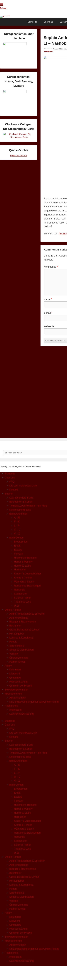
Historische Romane (25, 557)
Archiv (8, 665)
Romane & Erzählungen (27, 585)
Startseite (32, 22)
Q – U (17, 529)
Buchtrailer (15, 625)
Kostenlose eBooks (20, 509)
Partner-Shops (17, 661)
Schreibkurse (16, 645)
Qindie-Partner (13, 609)
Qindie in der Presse (20, 685)
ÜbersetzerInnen (18, 657)
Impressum (15, 709)
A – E (17, 517)
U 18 (16, 605)
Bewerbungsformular (16, 689)
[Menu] (1, 4)
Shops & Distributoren (21, 649)
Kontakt (13, 489)
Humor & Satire (22, 565)
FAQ (11, 481)
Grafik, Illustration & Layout (24, 629)
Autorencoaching (18, 617)
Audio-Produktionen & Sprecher (27, 613)
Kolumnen (15, 669)
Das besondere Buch (21, 497)
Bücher (9, 493)
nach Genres (16, 537)
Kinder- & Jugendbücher (27, 573)
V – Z (17, 533)
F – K (17, 521)
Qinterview (15, 677)
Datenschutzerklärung (21, 713)
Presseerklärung (18, 681)
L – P (17, 525)
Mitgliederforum (13, 693)
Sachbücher (20, 593)
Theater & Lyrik (22, 601)
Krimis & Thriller (23, 577)
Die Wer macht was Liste (23, 485)
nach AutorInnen (18, 513)
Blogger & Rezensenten (22, 621)
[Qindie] (33, 17)
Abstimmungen (17, 697)
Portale (13, 641)
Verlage (13, 653)
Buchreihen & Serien (20, 501)
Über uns (48, 22)
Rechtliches (11, 705)
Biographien (21, 541)
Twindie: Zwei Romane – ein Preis (28, 505)
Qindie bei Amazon (18, 155)
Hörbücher (20, 569)
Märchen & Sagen (24, 581)
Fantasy (18, 553)
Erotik (17, 545)
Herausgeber (16, 633)
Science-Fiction (22, 597)
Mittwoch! (14, 673)
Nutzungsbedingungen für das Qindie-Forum (34, 701)
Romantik (19, 589)
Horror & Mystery (23, 561)
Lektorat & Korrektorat (21, 637)
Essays (18, 549)
